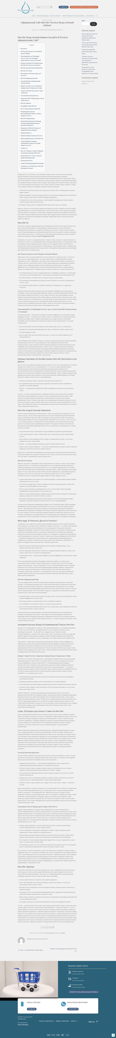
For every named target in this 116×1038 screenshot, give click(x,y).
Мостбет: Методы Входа (28, 118)
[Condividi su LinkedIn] (53, 927)
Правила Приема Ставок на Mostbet (31, 135)
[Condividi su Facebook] (41, 927)
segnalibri (62, 933)
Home (33, 16)
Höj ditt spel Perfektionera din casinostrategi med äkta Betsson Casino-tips (89, 45)
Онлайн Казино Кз (26, 133)
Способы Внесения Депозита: (29, 95)
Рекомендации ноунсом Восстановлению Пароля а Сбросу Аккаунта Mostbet (31, 113)
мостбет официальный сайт (46, 236)
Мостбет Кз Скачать (26, 71)
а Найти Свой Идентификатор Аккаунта (32, 163)
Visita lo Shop (55, 16)
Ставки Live (24, 148)
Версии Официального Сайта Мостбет (32, 138)
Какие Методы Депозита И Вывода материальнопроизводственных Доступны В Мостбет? (31, 123)
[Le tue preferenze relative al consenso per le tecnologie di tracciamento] (113, 1035)
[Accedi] (97, 16)
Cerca (83, 20)
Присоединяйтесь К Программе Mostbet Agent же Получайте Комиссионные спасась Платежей (31, 58)
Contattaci (90, 16)
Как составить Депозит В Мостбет (30, 109)
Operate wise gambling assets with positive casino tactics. (89, 51)
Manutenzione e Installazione (73, 16)
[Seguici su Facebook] (97, 1022)
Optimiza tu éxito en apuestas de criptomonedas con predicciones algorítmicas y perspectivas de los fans (90, 60)
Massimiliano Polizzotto (56, 29)
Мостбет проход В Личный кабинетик (31, 68)
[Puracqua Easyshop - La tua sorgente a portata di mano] (26, 7)
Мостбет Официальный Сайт (29, 78)
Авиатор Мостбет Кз (26, 160)
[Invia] (51, 7)
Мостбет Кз (24, 48)
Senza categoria (47, 20)
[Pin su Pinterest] (50, 927)
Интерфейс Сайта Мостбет (29, 106)
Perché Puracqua (43, 16)
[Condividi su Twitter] (44, 927)
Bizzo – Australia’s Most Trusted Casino (31, 950)
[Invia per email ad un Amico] (47, 927)
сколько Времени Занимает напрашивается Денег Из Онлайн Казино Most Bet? (30, 143)
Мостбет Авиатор (26, 103)
